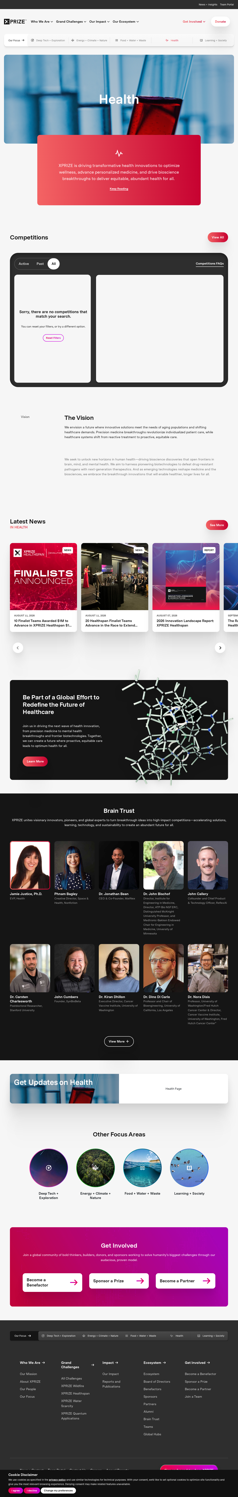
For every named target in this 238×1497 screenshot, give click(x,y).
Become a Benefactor (200, 1374)
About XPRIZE (30, 1381)
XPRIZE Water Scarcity (71, 1403)
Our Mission (28, 1374)
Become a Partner (198, 1389)
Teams (148, 1427)
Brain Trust (151, 1419)
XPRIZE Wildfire (72, 1386)
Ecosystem (151, 1374)
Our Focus (14, 40)
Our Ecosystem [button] (124, 21)
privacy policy (57, 1479)
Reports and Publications (111, 1384)
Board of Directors (157, 1381)
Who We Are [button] (40, 21)
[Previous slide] (18, 648)
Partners (150, 1404)
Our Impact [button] (97, 21)
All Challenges (71, 1378)
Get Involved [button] (192, 21)
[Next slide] (220, 648)
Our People (28, 1389)
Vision (25, 417)
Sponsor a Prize (196, 1381)
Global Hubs (152, 1434)
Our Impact (110, 1374)
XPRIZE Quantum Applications (73, 1416)
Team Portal (227, 4)
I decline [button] (32, 1490)
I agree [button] (15, 1490)
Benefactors (152, 1389)
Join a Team (193, 1396)
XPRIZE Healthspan (75, 1393)
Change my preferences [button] (58, 1490)
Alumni (148, 1411)
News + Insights (208, 4)
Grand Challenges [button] (69, 21)
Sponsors (150, 1396)
